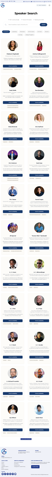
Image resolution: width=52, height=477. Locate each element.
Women (47, 31)
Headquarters (27, 1)
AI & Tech (40, 31)
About (3, 463)
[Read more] (13, 66)
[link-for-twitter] (10, 1)
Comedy (20, 34)
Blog (2, 467)
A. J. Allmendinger (39, 272)
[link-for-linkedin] (14, 1)
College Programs (30, 34)
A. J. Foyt (39, 308)
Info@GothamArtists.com (38, 1)
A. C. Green (12, 272)
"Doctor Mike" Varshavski (39, 236)
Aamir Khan (39, 417)
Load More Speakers (26, 439)
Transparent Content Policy (19, 466)
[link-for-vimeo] (13, 474)
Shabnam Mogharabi (13, 54)
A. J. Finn (12, 308)
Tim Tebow (12, 199)
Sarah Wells (12, 90)
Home (3, 462)
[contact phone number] (44, 1)
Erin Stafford (39, 126)
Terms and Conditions (18, 462)
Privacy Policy (17, 465)
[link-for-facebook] (11, 1)
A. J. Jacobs (39, 345)
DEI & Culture (31, 31)
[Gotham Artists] (3, 5)
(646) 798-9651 (48, 1)
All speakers (6, 31)
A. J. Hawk (13, 345)
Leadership (14, 31)
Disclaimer (16, 463)
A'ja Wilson (12, 417)
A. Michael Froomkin (13, 381)
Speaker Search (5, 466)
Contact (3, 465)
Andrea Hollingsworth (39, 54)
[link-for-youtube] (15, 474)
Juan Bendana (39, 90)
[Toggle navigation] (49, 5)
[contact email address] (31, 1)
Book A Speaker (5, 469)
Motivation (22, 31)
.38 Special (13, 236)
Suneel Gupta (39, 199)
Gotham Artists (5, 1)
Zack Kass (39, 163)
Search (43, 24)
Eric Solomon (13, 163)
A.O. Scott (39, 381)
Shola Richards (12, 126)
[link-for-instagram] (13, 1)
